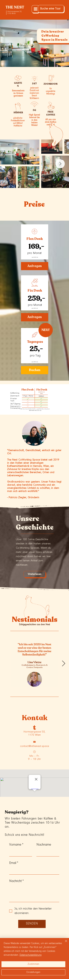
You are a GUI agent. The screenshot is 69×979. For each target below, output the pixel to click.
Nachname (43, 845)
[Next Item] (60, 163)
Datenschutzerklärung (31, 955)
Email (13, 863)
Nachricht (16, 881)
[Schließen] (63, 943)
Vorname (16, 845)
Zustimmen (33, 964)
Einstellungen (33, 972)
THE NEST (15, 7)
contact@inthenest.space (34, 746)
